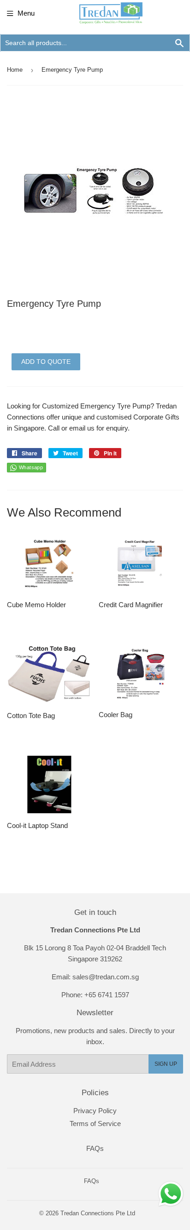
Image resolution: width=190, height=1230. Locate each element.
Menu (26, 13)
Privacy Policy (95, 1111)
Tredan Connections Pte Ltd (97, 1213)
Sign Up (165, 1064)
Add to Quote (46, 361)
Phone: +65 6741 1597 (95, 995)
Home (15, 69)
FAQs (95, 1148)
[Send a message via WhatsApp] (170, 1193)
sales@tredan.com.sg (105, 977)
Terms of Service (95, 1123)
